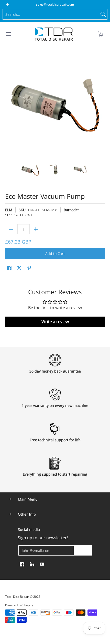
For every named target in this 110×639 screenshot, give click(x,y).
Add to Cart (55, 253)
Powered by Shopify (19, 605)
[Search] (103, 14)
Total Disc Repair (17, 596)
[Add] (36, 229)
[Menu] (8, 34)
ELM (8, 209)
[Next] (101, 105)
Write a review (55, 321)
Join (83, 550)
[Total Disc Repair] (54, 34)
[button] (100, 34)
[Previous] (8, 105)
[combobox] (51, 14)
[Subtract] (11, 229)
